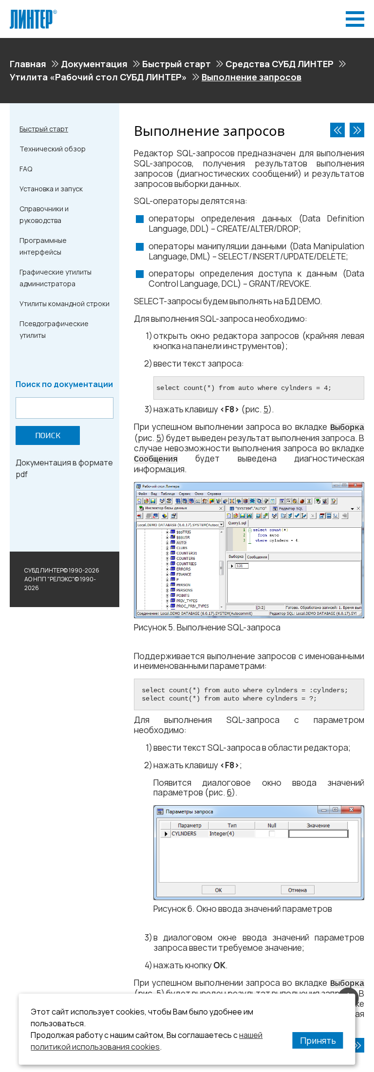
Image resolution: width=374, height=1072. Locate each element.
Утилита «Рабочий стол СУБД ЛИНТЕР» (98, 77)
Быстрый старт (176, 64)
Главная (28, 64)
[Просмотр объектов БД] (337, 130)
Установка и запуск (51, 188)
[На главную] (33, 13)
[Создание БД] (357, 130)
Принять (318, 1040)
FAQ (25, 168)
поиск (47, 435)
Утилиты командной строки (64, 303)
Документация (94, 64)
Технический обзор (52, 148)
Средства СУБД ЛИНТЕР (279, 64)
